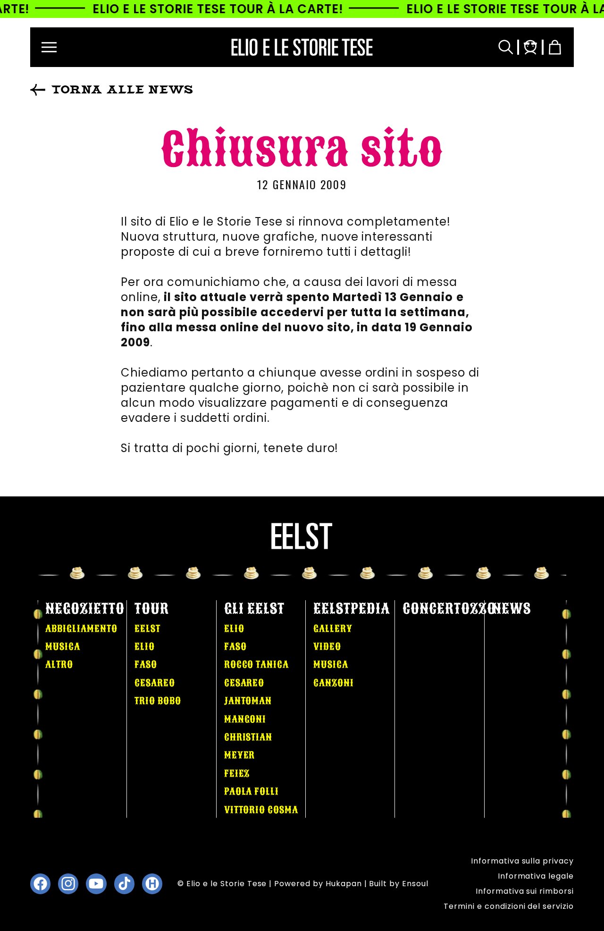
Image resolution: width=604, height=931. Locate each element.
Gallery (332, 628)
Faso (145, 664)
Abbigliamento (81, 628)
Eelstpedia (351, 609)
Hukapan (344, 883)
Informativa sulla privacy (522, 861)
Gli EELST (254, 609)
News (511, 609)
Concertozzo (449, 609)
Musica (62, 646)
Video (327, 646)
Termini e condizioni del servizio (509, 906)
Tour (151, 609)
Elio (144, 646)
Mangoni (245, 719)
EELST (147, 628)
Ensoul (415, 883)
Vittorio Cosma (261, 809)
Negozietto (85, 609)
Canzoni (333, 682)
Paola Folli (251, 791)
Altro (59, 664)
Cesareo (154, 682)
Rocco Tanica (256, 664)
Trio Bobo (157, 700)
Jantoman (248, 700)
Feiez (237, 773)
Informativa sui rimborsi (525, 891)
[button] (49, 47)
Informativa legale (536, 876)
